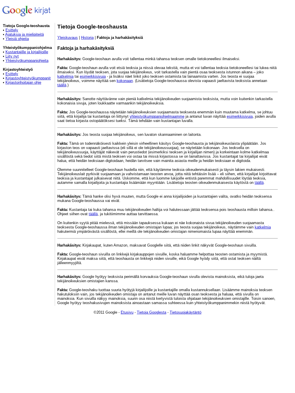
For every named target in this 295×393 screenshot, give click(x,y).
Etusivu (127, 312)
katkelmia (65, 76)
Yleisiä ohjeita (17, 39)
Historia (87, 37)
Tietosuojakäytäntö (185, 312)
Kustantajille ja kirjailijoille (26, 52)
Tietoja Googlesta (151, 312)
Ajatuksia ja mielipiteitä (24, 34)
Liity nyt (12, 56)
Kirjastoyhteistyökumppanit (28, 78)
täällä (61, 85)
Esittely (11, 30)
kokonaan (125, 81)
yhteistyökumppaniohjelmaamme (157, 116)
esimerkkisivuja (93, 76)
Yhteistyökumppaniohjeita (26, 60)
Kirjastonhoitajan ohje (23, 82)
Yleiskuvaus (67, 37)
